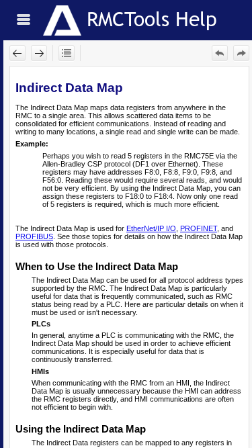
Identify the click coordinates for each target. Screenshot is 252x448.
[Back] (17, 53)
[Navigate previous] (220, 53)
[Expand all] (66, 53)
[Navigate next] (241, 53)
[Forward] (39, 53)
